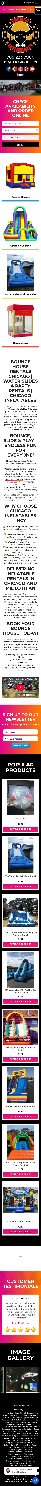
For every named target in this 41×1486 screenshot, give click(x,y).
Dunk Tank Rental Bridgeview (18, 1417)
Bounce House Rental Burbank (14, 1413)
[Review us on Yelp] (26, 69)
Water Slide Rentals (13, 474)
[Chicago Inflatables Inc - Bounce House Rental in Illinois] (20, 34)
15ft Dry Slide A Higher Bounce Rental (20, 1048)
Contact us (13, 667)
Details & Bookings (20, 829)
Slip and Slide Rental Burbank (22, 1429)
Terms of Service (22, 1433)
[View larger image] (20, 1380)
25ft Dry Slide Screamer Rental (20, 1106)
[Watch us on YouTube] (32, 69)
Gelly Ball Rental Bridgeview (24, 1420)
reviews (25, 1298)
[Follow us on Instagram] (20, 69)
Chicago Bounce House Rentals (19, 461)
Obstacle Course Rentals (15, 469)
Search (20, 145)
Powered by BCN (20, 1410)
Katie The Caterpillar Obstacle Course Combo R (20, 1164)
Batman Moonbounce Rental (20, 1221)
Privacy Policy (16, 1427)
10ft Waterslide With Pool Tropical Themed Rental (20, 933)
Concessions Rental (13, 487)
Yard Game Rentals (14, 479)
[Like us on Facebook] (9, 69)
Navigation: (29, 3)
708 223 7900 (20, 57)
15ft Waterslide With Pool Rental (20, 876)
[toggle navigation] (36, 3)
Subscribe (20, 745)
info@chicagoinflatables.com (20, 62)
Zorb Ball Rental (20, 819)
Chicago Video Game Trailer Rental (19, 495)
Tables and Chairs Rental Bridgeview (21, 1430)
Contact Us (15, 1445)
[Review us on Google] (14, 69)
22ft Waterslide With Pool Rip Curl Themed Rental (20, 991)
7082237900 (26, 659)
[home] (3, 3)
